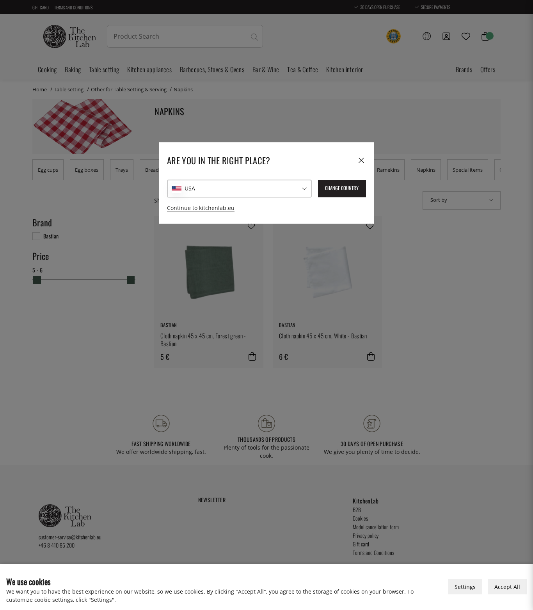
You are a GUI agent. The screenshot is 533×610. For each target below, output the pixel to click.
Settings (465, 586)
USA (190, 188)
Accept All (507, 586)
